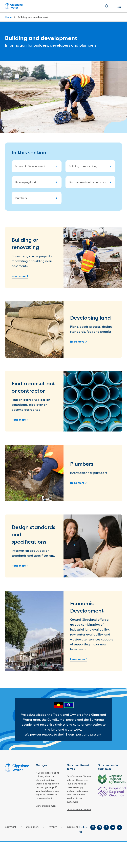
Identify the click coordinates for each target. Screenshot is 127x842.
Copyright (10, 826)
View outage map (46, 805)
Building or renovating (83, 166)
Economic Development (30, 166)
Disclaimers (32, 826)
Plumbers (21, 198)
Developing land (25, 182)
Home (8, 17)
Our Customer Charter (79, 809)
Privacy (52, 826)
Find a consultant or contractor (88, 182)
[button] (107, 6)
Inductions (72, 826)
